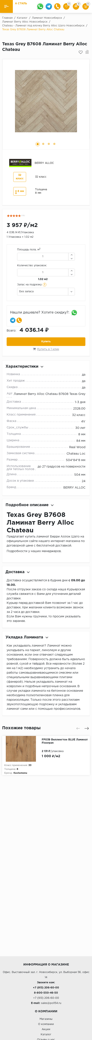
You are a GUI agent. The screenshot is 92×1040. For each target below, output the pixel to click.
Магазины (46, 1019)
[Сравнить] (87, 52)
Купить (46, 341)
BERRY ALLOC (74, 487)
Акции (46, 1029)
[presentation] (78, 728)
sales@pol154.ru (51, 1003)
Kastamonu (20, 773)
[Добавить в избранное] (81, 52)
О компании (46, 1024)
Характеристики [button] (22, 366)
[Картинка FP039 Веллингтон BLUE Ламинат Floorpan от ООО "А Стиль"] (22, 749)
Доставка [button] (15, 572)
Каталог (46, 1034)
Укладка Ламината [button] (24, 637)
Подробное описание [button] (27, 505)
